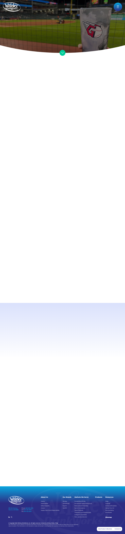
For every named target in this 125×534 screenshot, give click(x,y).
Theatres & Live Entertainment (83, 512)
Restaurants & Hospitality (81, 505)
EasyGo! (65, 505)
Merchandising (109, 510)
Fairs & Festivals (79, 510)
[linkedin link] (9, 517)
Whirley (65, 501)
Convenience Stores (80, 501)
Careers (43, 508)
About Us (44, 497)
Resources (109, 497)
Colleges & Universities (81, 514)
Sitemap (108, 517)
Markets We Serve (82, 497)
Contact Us (43, 523)
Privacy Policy (50, 523)
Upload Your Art (109, 508)
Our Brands (67, 497)
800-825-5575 (29, 508)
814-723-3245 (27, 511)
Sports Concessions (80, 508)
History (43, 501)
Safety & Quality (45, 505)
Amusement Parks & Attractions (83, 503)
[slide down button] (62, 53)
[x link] (11, 517)
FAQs (106, 501)
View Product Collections (105, 529)
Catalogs (107, 503)
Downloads (108, 512)
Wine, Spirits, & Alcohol (81, 517)
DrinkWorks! (66, 503)
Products (98, 497)
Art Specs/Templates (111, 505)
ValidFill (65, 508)
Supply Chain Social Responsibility (50, 510)
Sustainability (44, 503)
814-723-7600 (28, 509)
